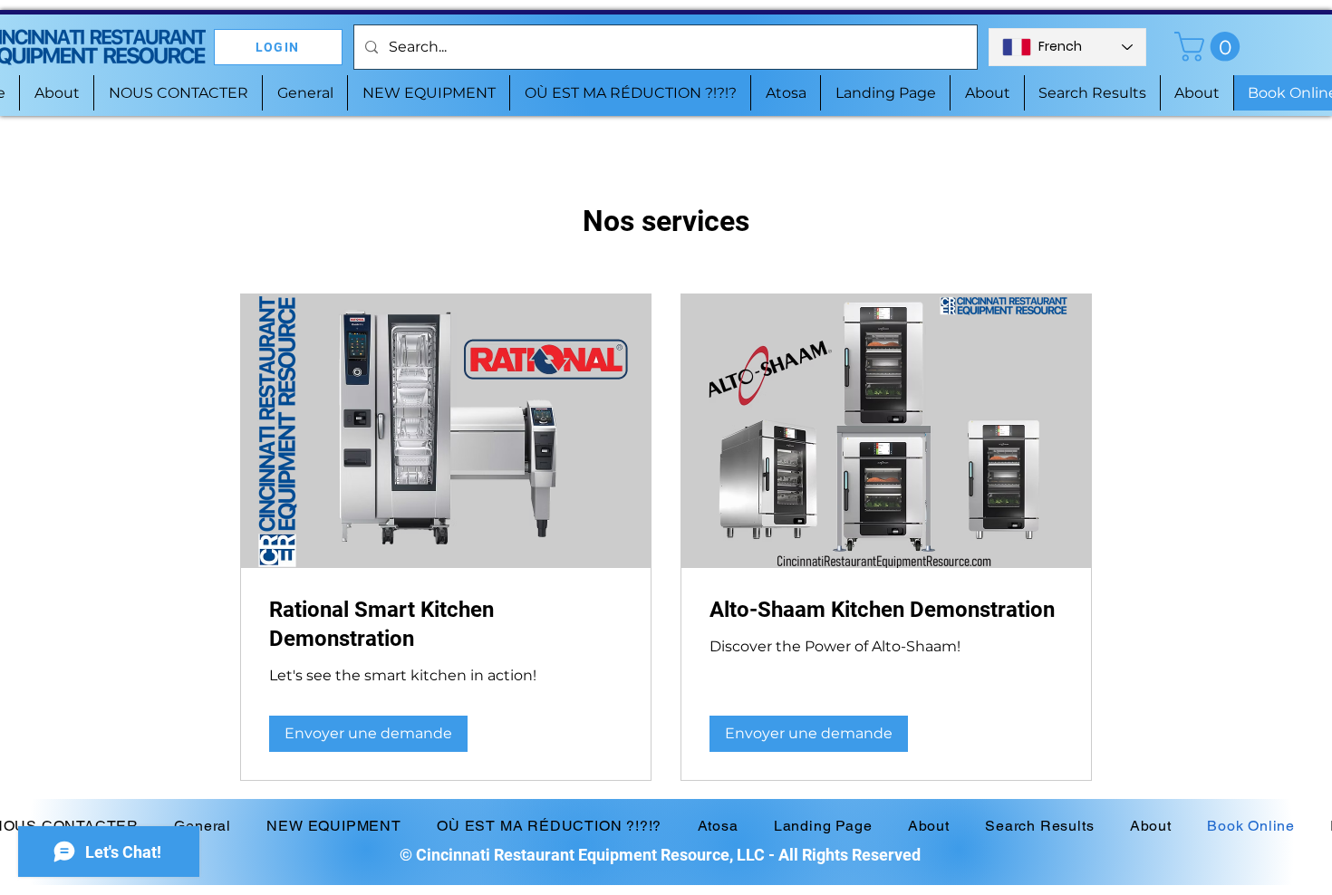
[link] (446, 625)
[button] (1210, 47)
